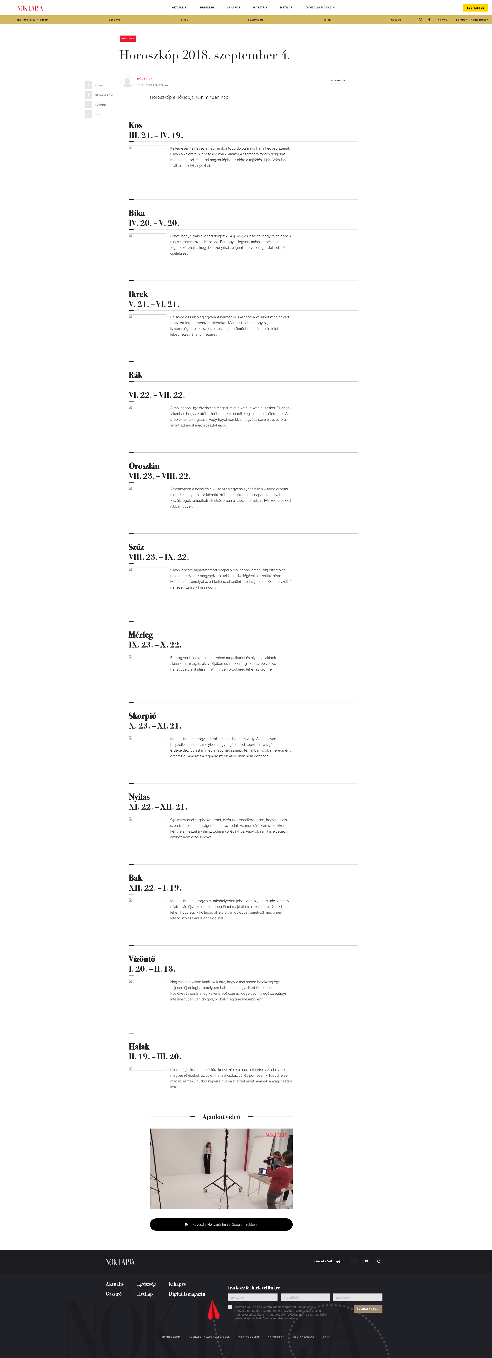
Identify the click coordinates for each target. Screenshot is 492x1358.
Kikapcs (233, 7)
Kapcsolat (276, 1337)
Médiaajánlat (303, 1337)
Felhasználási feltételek (209, 1337)
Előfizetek (475, 8)
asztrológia (256, 19)
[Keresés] (421, 19)
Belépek (461, 19)
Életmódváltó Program (33, 19)
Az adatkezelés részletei (279, 1318)
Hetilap (286, 7)
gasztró (396, 19)
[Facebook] (429, 19)
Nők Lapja (30, 8)
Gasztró (260, 7)
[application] (221, 1169)
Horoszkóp (128, 39)
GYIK (326, 1337)
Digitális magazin (320, 7)
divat (184, 19)
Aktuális (179, 7)
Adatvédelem (249, 1337)
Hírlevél (442, 19)
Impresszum (171, 1337)
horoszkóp (338, 80)
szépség (115, 19)
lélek (327, 19)
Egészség (206, 7)
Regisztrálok (479, 19)
